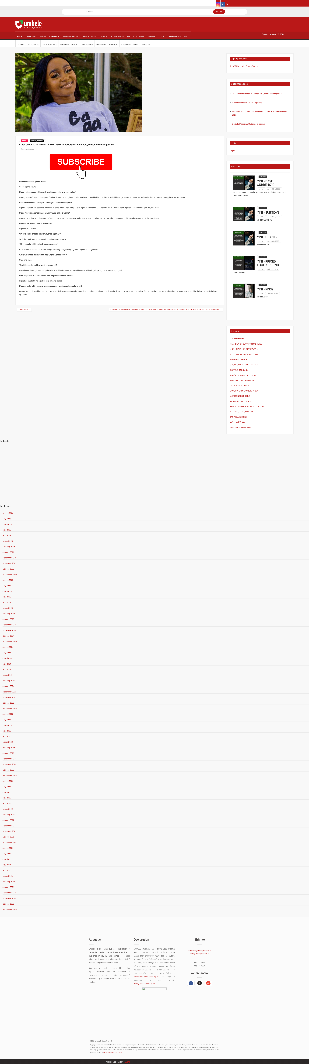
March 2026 (8, 541)
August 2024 (8, 647)
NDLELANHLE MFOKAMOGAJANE (245, 354)
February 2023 (9, 747)
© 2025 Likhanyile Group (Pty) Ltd (244, 66)
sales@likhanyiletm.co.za (199, 954)
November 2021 (9, 831)
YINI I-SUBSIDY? (268, 212)
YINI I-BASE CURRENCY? (265, 183)
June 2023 (7, 725)
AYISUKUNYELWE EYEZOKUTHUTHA (247, 407)
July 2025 (7, 586)
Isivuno (20, 45)
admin (261, 189)
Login (161, 36)
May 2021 (7, 865)
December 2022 (9, 759)
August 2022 (8, 781)
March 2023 (8, 742)
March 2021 (8, 876)
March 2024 (8, 675)
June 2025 (7, 591)
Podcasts (113, 45)
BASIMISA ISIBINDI (238, 417)
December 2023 (9, 692)
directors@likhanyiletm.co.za (112, 1052)
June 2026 (7, 524)
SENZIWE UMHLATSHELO (242, 380)
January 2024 (8, 686)
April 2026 (7, 535)
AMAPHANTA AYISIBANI (240, 401)
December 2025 (9, 558)
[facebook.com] (223, 4)
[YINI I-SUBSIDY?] (244, 214)
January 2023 (8, 753)
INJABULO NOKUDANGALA (242, 412)
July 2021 (7, 854)
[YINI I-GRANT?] (244, 238)
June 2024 (7, 658)
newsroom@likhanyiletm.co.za (199, 951)
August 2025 (8, 580)
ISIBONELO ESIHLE (238, 359)
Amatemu (263, 177)
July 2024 (7, 653)
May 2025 (7, 597)
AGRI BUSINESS (33, 45)
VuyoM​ (127, 1062)
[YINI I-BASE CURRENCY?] (244, 182)
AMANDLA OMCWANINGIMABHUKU (246, 344)
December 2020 (9, 893)
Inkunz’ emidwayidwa (120, 36)
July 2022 (7, 787)
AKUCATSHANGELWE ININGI (243, 375)
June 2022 (7, 792)
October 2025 (8, 569)
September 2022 (10, 775)
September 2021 (10, 842)
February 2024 (9, 681)
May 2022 (7, 798)
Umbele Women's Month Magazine (247, 103)
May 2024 (7, 664)
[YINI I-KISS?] (244, 290)
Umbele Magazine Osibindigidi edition (248, 124)
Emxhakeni (54, 36)
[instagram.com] (218, 4)
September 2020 (10, 909)
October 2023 (8, 703)
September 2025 (10, 575)
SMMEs (43, 36)
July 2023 (7, 720)
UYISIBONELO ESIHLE (240, 396)
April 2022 (7, 803)
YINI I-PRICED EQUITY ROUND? (268, 263)
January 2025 (8, 619)
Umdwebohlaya (86, 45)
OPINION (103, 36)
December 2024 (9, 625)
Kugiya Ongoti (89, 36)
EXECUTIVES (138, 36)
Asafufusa (31, 36)
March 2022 (8, 809)
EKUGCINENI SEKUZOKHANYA (244, 391)
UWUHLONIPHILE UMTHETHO (243, 365)
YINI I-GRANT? (267, 237)
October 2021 (8, 837)
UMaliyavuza (25, 310)
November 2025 (9, 563)
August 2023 (8, 714)
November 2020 (9, 898)
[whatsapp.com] (227, 4)
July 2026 (7, 519)
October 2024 (8, 636)
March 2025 (8, 608)
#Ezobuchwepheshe (130, 45)
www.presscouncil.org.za (144, 984)
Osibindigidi (101, 45)
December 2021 (9, 826)
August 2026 (8, 513)
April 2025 (7, 602)
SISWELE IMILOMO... (239, 370)
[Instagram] (199, 983)
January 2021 (8, 887)
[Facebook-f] (191, 983)
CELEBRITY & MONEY (68, 45)
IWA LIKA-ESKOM (237, 422)
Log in (232, 151)
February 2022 (9, 815)
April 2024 (7, 669)
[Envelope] (208, 983)
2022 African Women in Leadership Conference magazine (257, 94)
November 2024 (9, 630)
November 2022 (9, 764)
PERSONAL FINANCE (71, 36)
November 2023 (9, 697)
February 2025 (9, 614)
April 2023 (7, 736)
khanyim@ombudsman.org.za (146, 977)
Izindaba (24, 141)
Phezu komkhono (49, 45)
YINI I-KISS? (265, 289)
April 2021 (7, 870)
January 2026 (8, 552)
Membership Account (178, 36)
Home (19, 36)
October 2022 (8, 770)
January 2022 (8, 820)
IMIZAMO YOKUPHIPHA (240, 427)
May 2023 (7, 731)
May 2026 (7, 530)
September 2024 (10, 641)
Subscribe (146, 45)
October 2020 (8, 904)
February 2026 (9, 547)
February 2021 (9, 882)
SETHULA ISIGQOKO (239, 386)
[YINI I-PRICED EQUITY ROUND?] (244, 263)
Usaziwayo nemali (37, 141)
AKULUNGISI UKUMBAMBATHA (244, 349)
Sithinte (151, 36)
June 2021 (7, 859)
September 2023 (10, 708)
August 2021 (8, 848)
